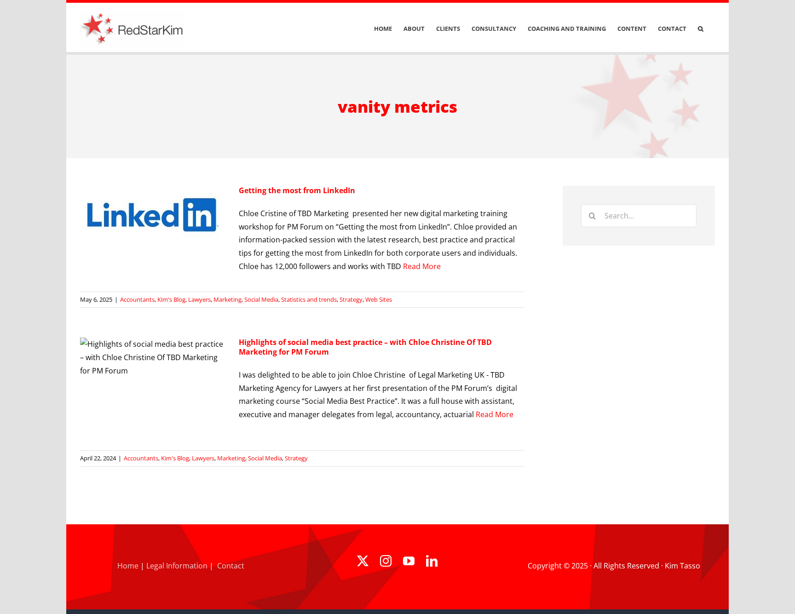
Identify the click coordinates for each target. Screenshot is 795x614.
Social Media (261, 299)
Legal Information (176, 566)
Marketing (227, 299)
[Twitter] (363, 561)
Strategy (351, 299)
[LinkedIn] (432, 561)
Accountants (137, 299)
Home (127, 566)
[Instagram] (386, 561)
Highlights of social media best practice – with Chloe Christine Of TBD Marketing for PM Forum (365, 347)
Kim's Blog (171, 299)
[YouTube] (409, 561)
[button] (700, 29)
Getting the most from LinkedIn (297, 190)
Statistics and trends (309, 299)
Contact (230, 566)
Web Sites (378, 299)
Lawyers (199, 299)
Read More (422, 266)
